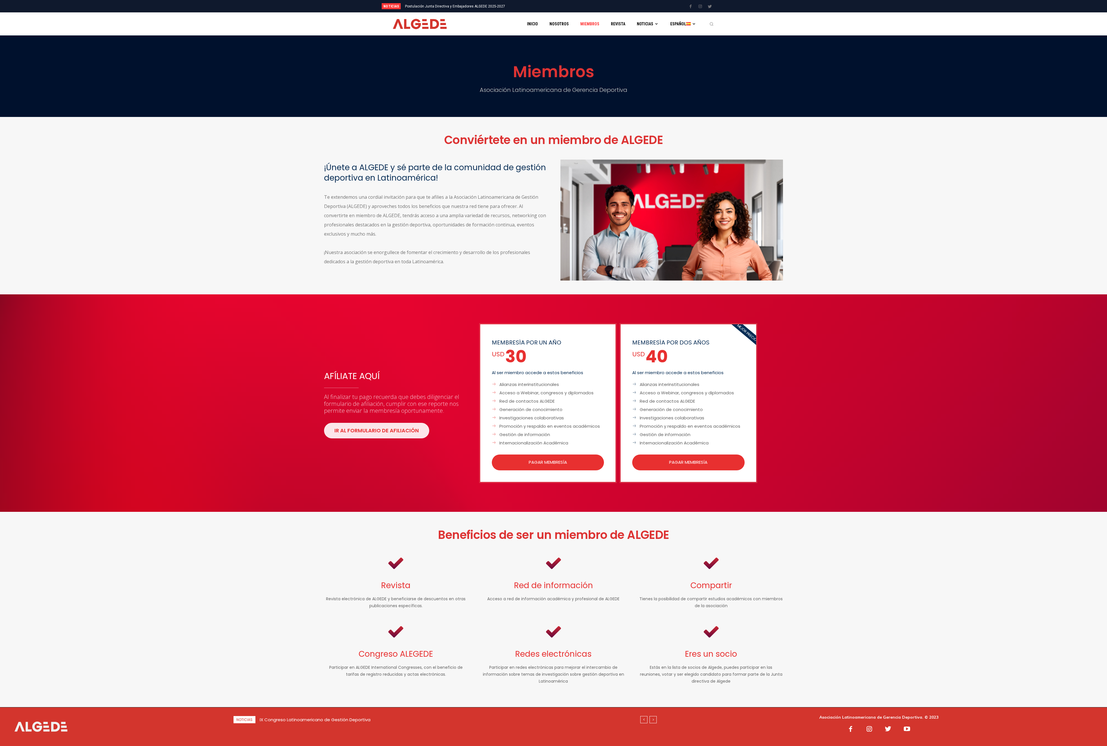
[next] (572, 6)
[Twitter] (710, 7)
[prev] (563, 6)
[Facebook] (691, 7)
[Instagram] (700, 7)
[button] (711, 24)
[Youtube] (907, 729)
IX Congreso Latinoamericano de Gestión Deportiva (446, 6)
